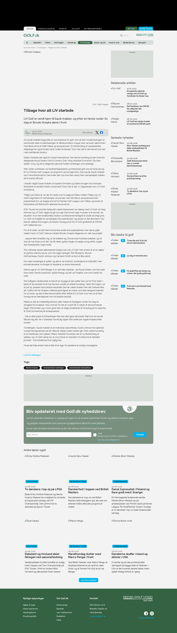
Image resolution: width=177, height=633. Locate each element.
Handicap (72, 43)
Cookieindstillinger (146, 618)
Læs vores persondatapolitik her (108, 440)
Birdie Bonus (129, 43)
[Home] (27, 42)
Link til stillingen (32, 355)
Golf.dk (30, 29)
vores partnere (98, 423)
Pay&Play (63, 29)
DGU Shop (76, 29)
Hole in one (114, 43)
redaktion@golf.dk (98, 616)
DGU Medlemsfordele (93, 29)
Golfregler (59, 43)
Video (47, 43)
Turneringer (85, 43)
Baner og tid (99, 43)
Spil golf (142, 43)
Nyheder (37, 43)
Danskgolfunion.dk (46, 29)
